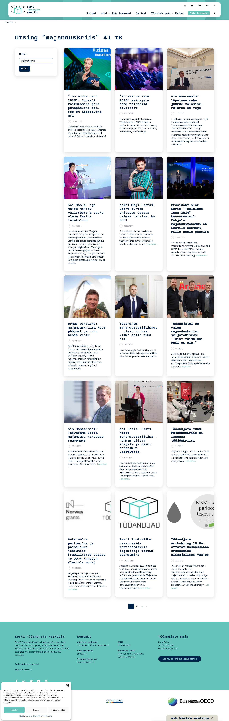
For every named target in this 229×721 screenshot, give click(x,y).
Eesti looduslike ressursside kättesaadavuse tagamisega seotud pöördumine (136, 547)
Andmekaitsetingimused (27, 664)
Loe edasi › (152, 244)
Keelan (36, 710)
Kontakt (179, 13)
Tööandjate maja (160, 13)
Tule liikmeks (198, 13)
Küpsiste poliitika (25, 716)
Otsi (24, 68)
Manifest (141, 13)
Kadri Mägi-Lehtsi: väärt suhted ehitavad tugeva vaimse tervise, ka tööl (137, 212)
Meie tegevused (121, 13)
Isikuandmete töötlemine (42, 716)
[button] (67, 685)
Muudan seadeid (58, 710)
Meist (104, 13)
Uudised (91, 13)
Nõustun (14, 710)
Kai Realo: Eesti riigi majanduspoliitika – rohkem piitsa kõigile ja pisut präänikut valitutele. (138, 440)
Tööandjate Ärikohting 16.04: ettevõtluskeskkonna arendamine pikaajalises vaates (190, 547)
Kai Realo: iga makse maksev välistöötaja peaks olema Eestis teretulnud (86, 212)
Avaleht (9, 22)
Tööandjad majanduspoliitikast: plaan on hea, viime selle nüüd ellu (138, 331)
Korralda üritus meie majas (179, 659)
